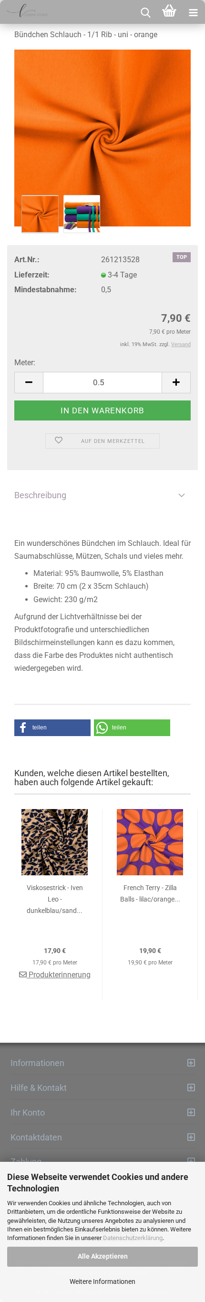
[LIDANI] (24, 12)
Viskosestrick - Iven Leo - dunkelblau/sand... (55, 899)
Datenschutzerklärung (133, 1237)
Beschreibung (40, 495)
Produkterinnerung (59, 974)
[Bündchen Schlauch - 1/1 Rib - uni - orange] (102, 138)
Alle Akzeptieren (103, 1256)
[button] (52, 727)
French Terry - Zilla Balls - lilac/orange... (150, 893)
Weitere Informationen (102, 1281)
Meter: (24, 362)
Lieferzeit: (32, 274)
